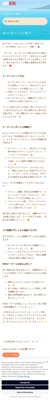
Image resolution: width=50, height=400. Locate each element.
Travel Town (8, 14)
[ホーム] (9, 3)
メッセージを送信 (11, 355)
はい (33, 341)
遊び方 (18, 14)
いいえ (37, 341)
